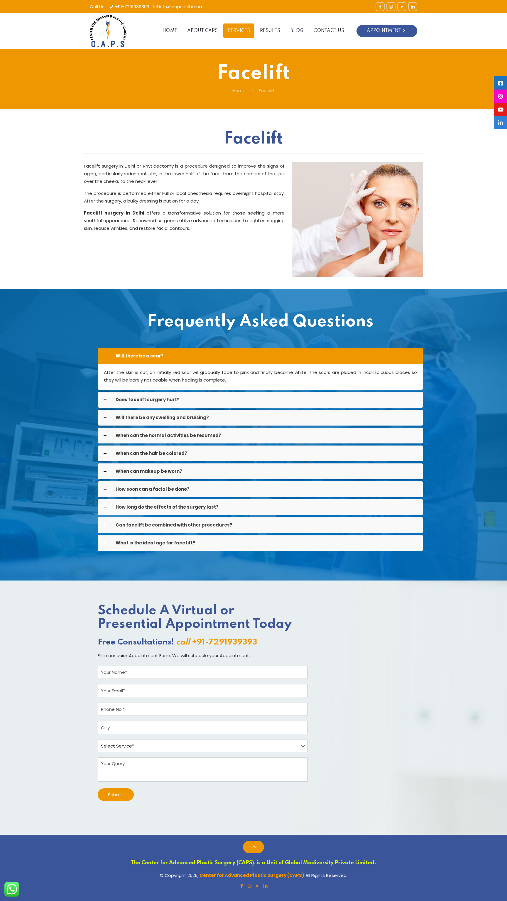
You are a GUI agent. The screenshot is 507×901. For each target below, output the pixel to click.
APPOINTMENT (384, 30)
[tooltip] (500, 83)
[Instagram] (391, 6)
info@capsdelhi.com (181, 7)
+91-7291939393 (132, 7)
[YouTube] (401, 6)
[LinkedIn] (412, 6)
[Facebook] (380, 6)
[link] (260, 369)
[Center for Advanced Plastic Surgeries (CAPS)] (108, 30)
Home (239, 90)
